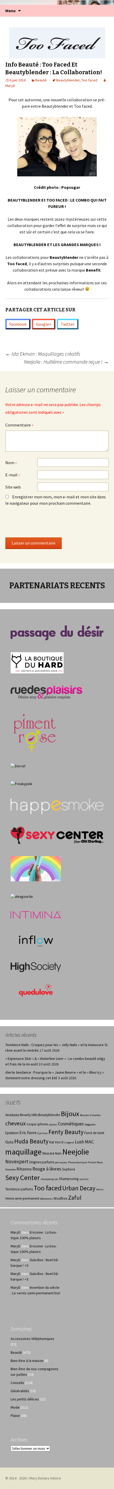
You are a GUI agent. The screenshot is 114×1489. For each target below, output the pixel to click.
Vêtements (46, 1198)
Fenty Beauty (66, 1132)
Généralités (20, 1390)
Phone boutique (77, 1162)
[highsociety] (36, 966)
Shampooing (68, 1179)
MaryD (15, 1232)
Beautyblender (68, 80)
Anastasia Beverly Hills (21, 1115)
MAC (89, 1142)
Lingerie (69, 1142)
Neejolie (75, 1152)
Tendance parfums (19, 1189)
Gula (9, 1141)
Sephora (68, 1169)
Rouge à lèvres (46, 1169)
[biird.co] (36, 868)
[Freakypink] (21, 783)
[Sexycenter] (57, 835)
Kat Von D (56, 1142)
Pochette (10, 1169)
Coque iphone (37, 1124)
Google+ (43, 324)
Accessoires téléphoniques (32, 1338)
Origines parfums (41, 1162)
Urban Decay (78, 1188)
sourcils (84, 1179)
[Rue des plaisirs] (46, 692)
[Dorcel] (18, 765)
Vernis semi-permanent (22, 1198)
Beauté (41, 80)
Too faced (89, 80)
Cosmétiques (71, 1124)
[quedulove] (36, 989)
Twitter (67, 324)
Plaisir (15, 1415)
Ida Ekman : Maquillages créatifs (42, 353)
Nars (58, 1153)
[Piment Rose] (35, 730)
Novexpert (16, 1161)
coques (53, 1124)
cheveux (15, 1123)
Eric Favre (28, 1132)
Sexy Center (22, 1177)
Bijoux (70, 1113)
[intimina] (36, 914)
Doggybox (90, 1124)
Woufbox (60, 1198)
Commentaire (19, 425)
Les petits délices (25, 1399)
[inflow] (36, 940)
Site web (13, 487)
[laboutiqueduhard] (37, 662)
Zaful (74, 1197)
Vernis (100, 1189)
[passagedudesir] (57, 632)
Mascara (48, 1153)
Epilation (12, 1133)
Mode (15, 1407)
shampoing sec (49, 1179)
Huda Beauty (31, 1141)
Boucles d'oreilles (90, 1115)
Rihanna (24, 1169)
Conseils (17, 1382)
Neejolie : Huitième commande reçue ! (66, 361)
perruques (61, 1162)
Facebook (18, 324)
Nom (11, 463)
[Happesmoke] (57, 806)
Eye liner (42, 1133)
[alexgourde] (22, 896)
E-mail (12, 475)
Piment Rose (95, 1162)
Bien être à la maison (27, 1360)
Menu (10, 10)
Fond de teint (94, 1133)
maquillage (23, 1152)
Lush (79, 1142)
